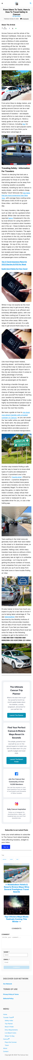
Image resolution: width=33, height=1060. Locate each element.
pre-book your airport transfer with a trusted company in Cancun (16, 415)
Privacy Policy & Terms (11, 994)
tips (24, 124)
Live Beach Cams (10, 1033)
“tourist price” (17, 477)
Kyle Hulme (17, 16)
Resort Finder (9, 1027)
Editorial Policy (8, 998)
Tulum (7, 1045)
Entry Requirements (11, 1030)
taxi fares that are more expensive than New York (16, 195)
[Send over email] (15, 28)
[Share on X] (12, 28)
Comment (6, 934)
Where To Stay (9, 1036)
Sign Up (5, 847)
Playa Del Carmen (11, 1042)
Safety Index (9, 1020)
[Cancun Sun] (16, 3)
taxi (17, 859)
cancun (4, 859)
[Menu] (2, 3)
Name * (6, 952)
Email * (7, 959)
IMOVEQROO (10, 617)
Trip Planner (9, 1023)
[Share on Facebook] (9, 28)
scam (11, 859)
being (11, 218)
